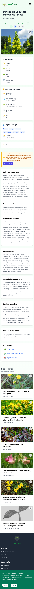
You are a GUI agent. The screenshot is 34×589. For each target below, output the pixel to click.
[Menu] (29, 4)
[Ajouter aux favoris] (29, 32)
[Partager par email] (22, 26)
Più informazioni (28, 576)
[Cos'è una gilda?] (28, 23)
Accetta (14, 585)
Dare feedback (8, 164)
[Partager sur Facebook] (15, 26)
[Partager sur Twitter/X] (18, 26)
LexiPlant (12, 4)
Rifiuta (5, 585)
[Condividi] (11, 26)
